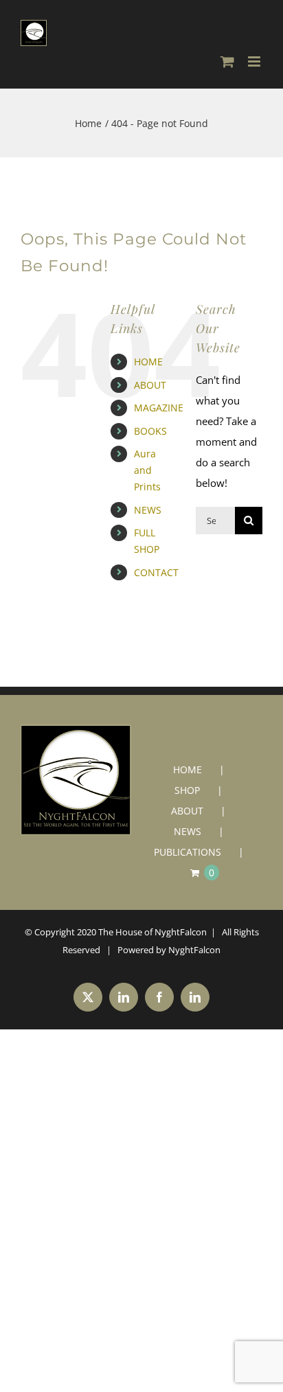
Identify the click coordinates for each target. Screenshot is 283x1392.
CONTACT (156, 572)
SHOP (187, 790)
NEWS (147, 509)
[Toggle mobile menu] (255, 61)
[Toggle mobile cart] (227, 61)
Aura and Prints (147, 470)
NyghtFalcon (194, 950)
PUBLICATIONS (187, 851)
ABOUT (150, 384)
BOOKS (150, 430)
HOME (148, 361)
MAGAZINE (158, 407)
